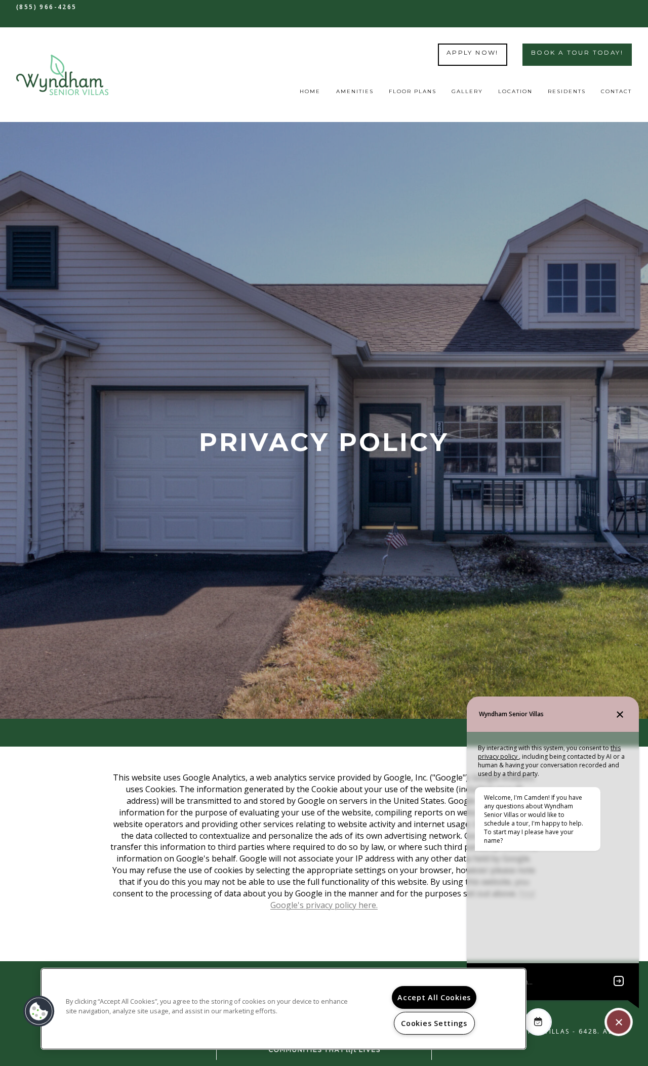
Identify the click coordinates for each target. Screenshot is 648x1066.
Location (515, 91)
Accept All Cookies (434, 997)
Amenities (355, 91)
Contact (616, 91)
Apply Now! (473, 52)
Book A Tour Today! (577, 52)
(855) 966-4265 (46, 7)
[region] (283, 1009)
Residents (567, 91)
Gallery (467, 91)
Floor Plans (412, 91)
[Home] (62, 75)
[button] (39, 1011)
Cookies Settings (434, 1023)
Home (310, 91)
